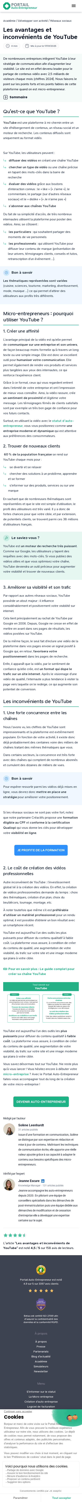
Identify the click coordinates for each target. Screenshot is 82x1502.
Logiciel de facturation (41, 1406)
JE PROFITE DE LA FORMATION (41, 850)
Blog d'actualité (41, 1356)
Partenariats (41, 1351)
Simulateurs (41, 1366)
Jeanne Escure (29, 1181)
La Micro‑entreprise (41, 1396)
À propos (41, 1341)
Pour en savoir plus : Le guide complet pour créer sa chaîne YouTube (41, 971)
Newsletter (41, 1371)
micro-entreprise (16, 1074)
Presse (41, 1346)
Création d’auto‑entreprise (41, 1401)
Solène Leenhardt (31, 1125)
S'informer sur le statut (41, 1391)
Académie (41, 1361)
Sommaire (18, 97)
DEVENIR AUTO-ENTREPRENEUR (41, 1102)
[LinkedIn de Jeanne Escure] (42, 1181)
